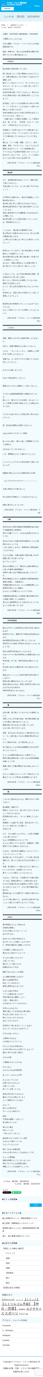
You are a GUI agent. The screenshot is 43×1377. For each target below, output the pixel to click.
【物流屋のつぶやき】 (17, 25)
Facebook (6, 1326)
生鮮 (26, 1314)
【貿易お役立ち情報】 (11, 1288)
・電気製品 (7, 1273)
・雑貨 (6, 1258)
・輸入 (6, 1278)
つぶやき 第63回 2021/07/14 (27, 1184)
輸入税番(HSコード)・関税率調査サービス (19, 1218)
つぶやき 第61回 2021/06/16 (16, 1181)
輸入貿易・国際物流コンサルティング (18, 1223)
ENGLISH (7, 8)
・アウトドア (8, 1253)
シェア (5, 1190)
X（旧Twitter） (8, 1330)
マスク (22, 1314)
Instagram (6, 1335)
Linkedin (5, 1340)
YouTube (6, 1345)
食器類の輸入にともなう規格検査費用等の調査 (20, 1229)
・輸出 (6, 1283)
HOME (3, 25)
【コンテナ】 (19, 1300)
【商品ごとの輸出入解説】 (13, 1248)
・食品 (6, 1263)
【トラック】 (31, 1299)
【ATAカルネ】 (8, 1300)
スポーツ (11, 1313)
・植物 (6, 1268)
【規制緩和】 (22, 1309)
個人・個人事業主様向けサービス (16, 1236)
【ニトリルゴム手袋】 (16, 1304)
